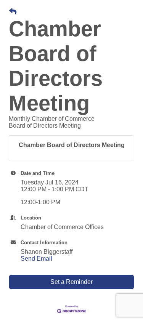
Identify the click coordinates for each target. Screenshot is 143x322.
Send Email (36, 258)
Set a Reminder (71, 282)
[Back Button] (12, 12)
